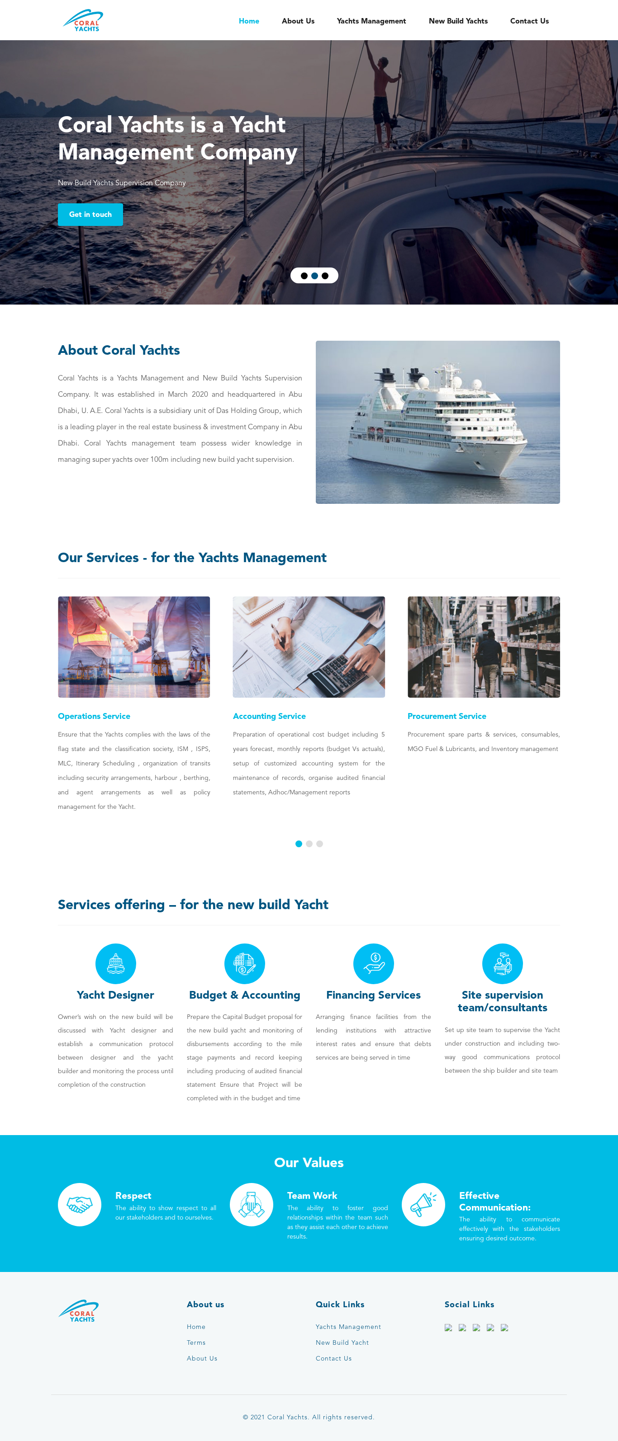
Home (249, 21)
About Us (298, 21)
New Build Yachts (458, 21)
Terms (196, 1343)
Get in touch (90, 214)
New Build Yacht (342, 1343)
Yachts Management (371, 21)
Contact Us (529, 21)
